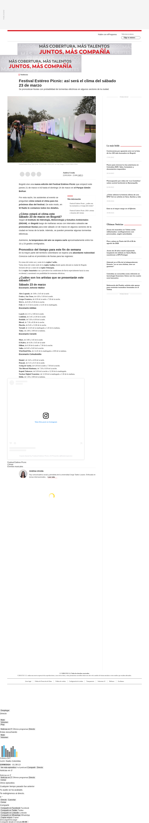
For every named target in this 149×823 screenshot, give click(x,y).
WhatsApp (39, 174)
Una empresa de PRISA (27, 689)
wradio (69, 690)
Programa (112, 34)
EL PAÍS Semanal (96, 690)
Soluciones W (101, 681)
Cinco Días (79, 690)
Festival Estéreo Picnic (16, 462)
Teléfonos (111, 681)
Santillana (68, 687)
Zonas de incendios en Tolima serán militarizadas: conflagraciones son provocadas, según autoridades (121, 232)
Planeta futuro (106, 690)
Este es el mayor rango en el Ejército (121, 209)
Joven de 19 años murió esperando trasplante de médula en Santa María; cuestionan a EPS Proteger (121, 253)
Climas (10, 464)
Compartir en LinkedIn (10, 813)
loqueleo (99, 694)
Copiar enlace (6, 817)
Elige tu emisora (129, 37)
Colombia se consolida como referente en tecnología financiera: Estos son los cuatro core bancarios (124, 276)
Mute (3, 720)
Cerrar (3, 780)
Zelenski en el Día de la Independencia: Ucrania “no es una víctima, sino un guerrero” (122, 264)
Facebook (22, 174)
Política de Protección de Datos (43, 681)
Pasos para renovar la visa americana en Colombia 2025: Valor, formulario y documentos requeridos (123, 167)
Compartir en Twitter (9, 810)
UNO (63, 690)
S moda (88, 694)
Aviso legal (28, 681)
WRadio (74, 36)
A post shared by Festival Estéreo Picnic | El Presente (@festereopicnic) (45, 456)
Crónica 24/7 (5, 758)
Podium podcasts (68, 694)
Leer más (51, 477)
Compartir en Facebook (10, 808)
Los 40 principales (57, 687)
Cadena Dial (88, 690)
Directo (32, 729)
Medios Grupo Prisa (27, 694)
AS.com (100, 687)
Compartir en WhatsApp (10, 815)
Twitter (27, 174)
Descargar (4, 820)
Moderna (57, 694)
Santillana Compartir (81, 687)
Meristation (110, 694)
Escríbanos (121, 681)
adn (108, 687)
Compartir (31, 767)
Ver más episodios (8, 767)
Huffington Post (50, 690)
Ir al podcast (22, 767)
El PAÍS (47, 687)
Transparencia (90, 681)
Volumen (4, 722)
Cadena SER (92, 687)
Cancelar (12, 800)
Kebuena (115, 690)
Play (2, 725)
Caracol (116, 687)
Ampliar (91, 101)
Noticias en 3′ (6, 729)
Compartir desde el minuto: (13, 822)
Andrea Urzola (69, 173)
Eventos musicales (15, 467)
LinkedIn (33, 174)
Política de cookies (61, 681)
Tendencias (24, 75)
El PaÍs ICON (78, 694)
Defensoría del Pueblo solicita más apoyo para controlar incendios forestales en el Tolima (123, 287)
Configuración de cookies (76, 681)
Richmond (46, 694)
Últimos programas (20, 729)
